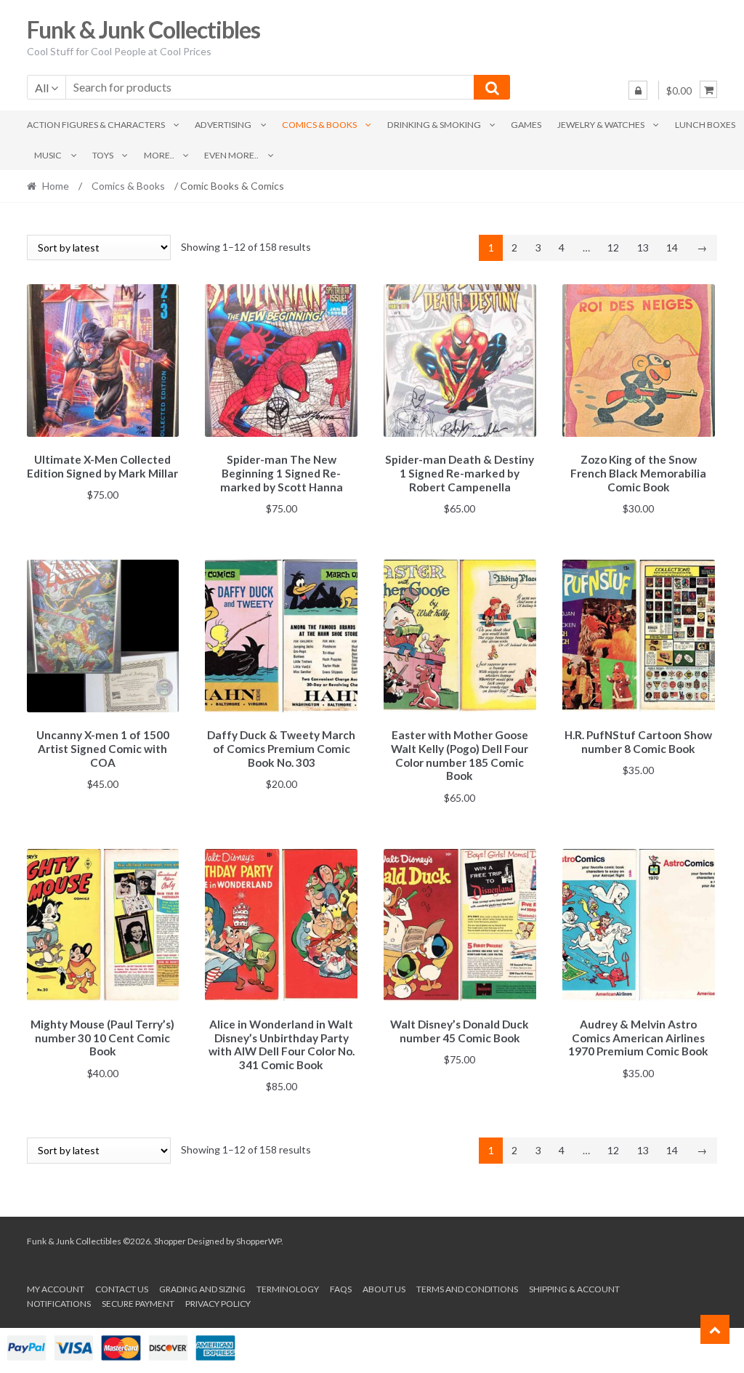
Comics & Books (319, 124)
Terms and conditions (467, 1289)
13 (643, 247)
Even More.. (231, 155)
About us (384, 1289)
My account (55, 1289)
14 (672, 247)
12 (613, 247)
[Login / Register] (637, 90)
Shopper (170, 1241)
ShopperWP (258, 1241)
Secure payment (138, 1303)
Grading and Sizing (202, 1289)
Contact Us (121, 1289)
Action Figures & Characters (96, 124)
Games (526, 124)
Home (55, 186)
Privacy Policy (218, 1303)
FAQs (341, 1289)
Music (48, 155)
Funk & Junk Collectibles (143, 29)
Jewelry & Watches (600, 124)
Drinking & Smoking (434, 124)
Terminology (287, 1289)
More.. (159, 155)
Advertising (223, 124)
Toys (102, 155)
